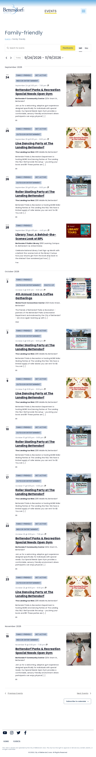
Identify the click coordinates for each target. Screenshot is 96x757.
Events (8, 39)
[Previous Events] (6, 57)
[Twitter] (18, 732)
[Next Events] (10, 57)
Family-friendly (24, 75)
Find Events (68, 48)
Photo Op (49, 285)
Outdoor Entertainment (28, 134)
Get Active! (40, 75)
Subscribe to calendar (76, 701)
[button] (84, 11)
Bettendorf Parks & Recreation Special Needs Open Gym (37, 92)
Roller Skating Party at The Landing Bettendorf (35, 194)
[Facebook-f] (25, 732)
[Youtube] (5, 732)
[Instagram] (11, 732)
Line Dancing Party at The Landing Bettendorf (34, 145)
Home (6, 741)
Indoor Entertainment (27, 81)
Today (18, 58)
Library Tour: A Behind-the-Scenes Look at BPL (35, 236)
